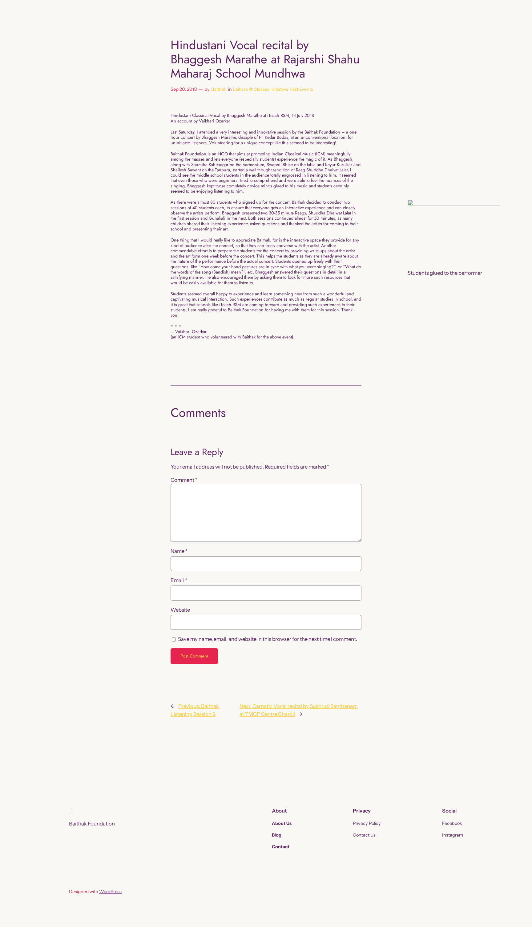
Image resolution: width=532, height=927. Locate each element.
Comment (184, 480)
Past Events (301, 89)
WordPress (110, 891)
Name (179, 551)
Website (180, 610)
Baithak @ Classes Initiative (260, 89)
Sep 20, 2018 (184, 89)
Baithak (219, 89)
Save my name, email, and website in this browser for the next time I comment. (267, 639)
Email (179, 580)
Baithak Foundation (92, 824)
